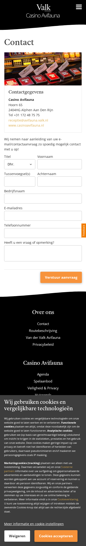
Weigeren (17, 536)
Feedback (83, 230)
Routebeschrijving (43, 330)
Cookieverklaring (68, 499)
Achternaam (46, 174)
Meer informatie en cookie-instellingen (34, 524)
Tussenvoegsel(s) (17, 174)
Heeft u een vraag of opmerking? (29, 242)
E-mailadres (13, 208)
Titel (7, 156)
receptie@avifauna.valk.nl (28, 120)
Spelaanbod (43, 381)
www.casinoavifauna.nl (26, 125)
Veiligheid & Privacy (43, 388)
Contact (43, 323)
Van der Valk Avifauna (43, 337)
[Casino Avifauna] (43, 11)
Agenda (43, 374)
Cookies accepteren (56, 536)
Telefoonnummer (17, 225)
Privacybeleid (43, 344)
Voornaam (45, 156)
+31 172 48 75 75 (27, 115)
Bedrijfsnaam (14, 191)
